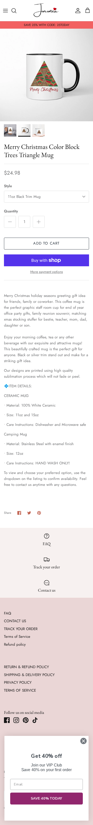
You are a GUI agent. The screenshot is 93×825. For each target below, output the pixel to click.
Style (8, 186)
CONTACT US (15, 621)
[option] (46, 75)
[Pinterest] (26, 720)
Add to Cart (46, 243)
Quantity (11, 211)
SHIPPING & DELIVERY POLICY (29, 675)
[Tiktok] (35, 720)
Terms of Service (17, 636)
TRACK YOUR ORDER (20, 629)
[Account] (76, 10)
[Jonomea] (47, 10)
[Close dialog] (83, 741)
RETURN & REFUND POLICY (26, 667)
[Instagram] (16, 720)
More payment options (46, 272)
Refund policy (15, 644)
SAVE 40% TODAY (46, 798)
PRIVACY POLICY (17, 682)
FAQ (7, 613)
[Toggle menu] (5, 10)
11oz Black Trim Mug (24, 196)
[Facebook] (7, 720)
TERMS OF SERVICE (20, 690)
